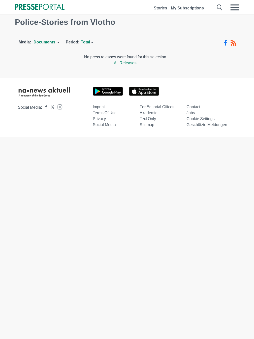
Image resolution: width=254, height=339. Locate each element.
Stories (160, 8)
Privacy (99, 119)
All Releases (125, 63)
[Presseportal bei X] (51, 107)
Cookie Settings (201, 119)
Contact (193, 107)
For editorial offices (157, 107)
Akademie (149, 113)
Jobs (191, 113)
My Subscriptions (187, 8)
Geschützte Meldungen (207, 125)
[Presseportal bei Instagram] (58, 106)
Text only (148, 119)
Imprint (99, 107)
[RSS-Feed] (233, 42)
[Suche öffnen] (220, 7)
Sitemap (147, 125)
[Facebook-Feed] (225, 42)
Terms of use (105, 113)
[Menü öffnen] (234, 7)
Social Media (104, 125)
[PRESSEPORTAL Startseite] (39, 7)
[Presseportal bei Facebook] (44, 107)
